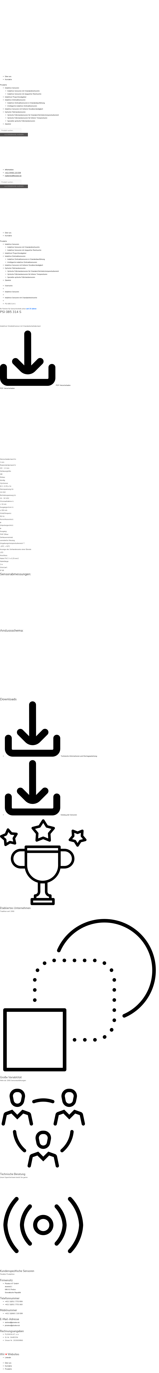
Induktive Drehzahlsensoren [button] (15, 100)
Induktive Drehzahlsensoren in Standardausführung (26, 103)
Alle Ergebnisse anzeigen (14, 135)
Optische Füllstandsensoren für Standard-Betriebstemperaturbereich (33, 115)
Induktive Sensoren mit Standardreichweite (23, 91)
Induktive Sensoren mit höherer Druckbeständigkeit (24, 109)
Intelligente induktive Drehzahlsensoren (22, 106)
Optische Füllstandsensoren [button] (15, 112)
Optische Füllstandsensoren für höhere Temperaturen (27, 118)
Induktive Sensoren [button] (12, 88)
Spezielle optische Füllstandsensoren (21, 121)
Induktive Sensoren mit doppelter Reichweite (24, 94)
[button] (35, 385)
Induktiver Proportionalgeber (15, 97)
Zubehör (8, 124)
